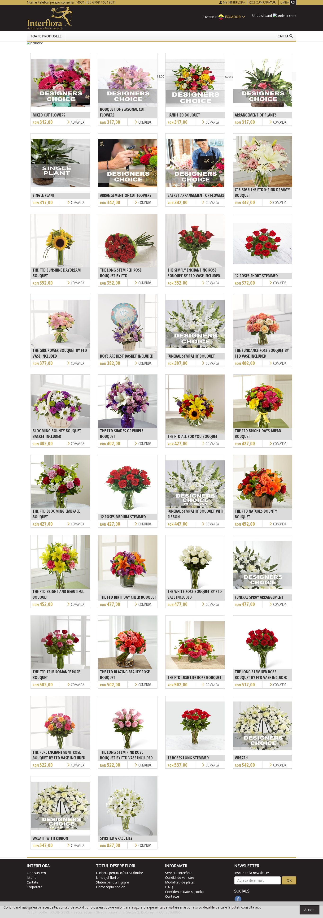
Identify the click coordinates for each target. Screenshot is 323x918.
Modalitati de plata (179, 882)
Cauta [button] (283, 36)
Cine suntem (36, 872)
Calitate (32, 882)
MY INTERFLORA (233, 2)
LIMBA (287, 2)
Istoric (31, 877)
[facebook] (238, 899)
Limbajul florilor (108, 877)
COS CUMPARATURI (262, 2)
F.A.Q (169, 887)
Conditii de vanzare (179, 877)
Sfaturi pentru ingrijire (112, 882)
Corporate (34, 887)
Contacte (172, 896)
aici (257, 907)
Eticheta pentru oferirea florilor (119, 872)
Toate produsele (45, 36)
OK (289, 880)
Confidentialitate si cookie (185, 891)
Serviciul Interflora (178, 872)
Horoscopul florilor (110, 887)
